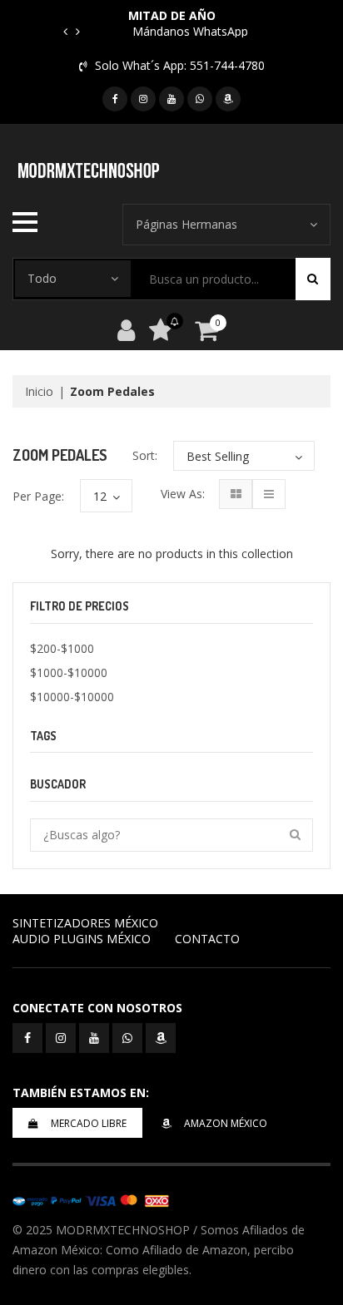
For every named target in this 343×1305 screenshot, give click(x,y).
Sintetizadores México (85, 923)
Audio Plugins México (81, 939)
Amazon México (225, 1123)
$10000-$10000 (72, 696)
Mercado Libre (89, 1123)
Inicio (39, 391)
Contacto (207, 939)
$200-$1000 (62, 648)
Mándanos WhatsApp (190, 31)
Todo (42, 278)
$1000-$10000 (68, 672)
